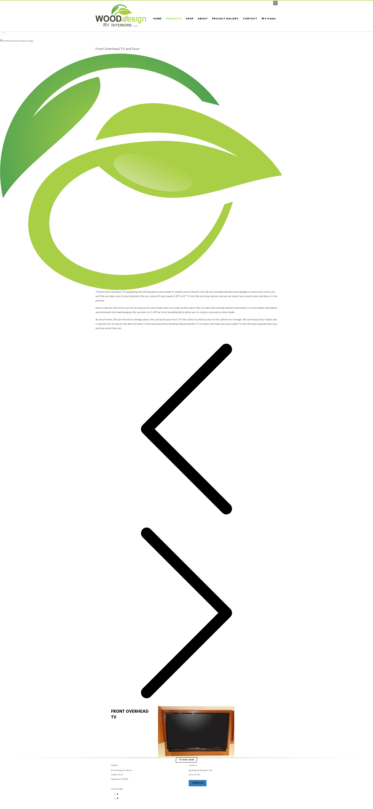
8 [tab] (113, 335)
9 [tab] (115, 335)
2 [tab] (99, 335)
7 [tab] (110, 335)
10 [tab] (117, 335)
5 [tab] (106, 335)
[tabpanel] (186, 46)
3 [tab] (101, 335)
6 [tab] (108, 335)
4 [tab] (103, 335)
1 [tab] (96, 335)
